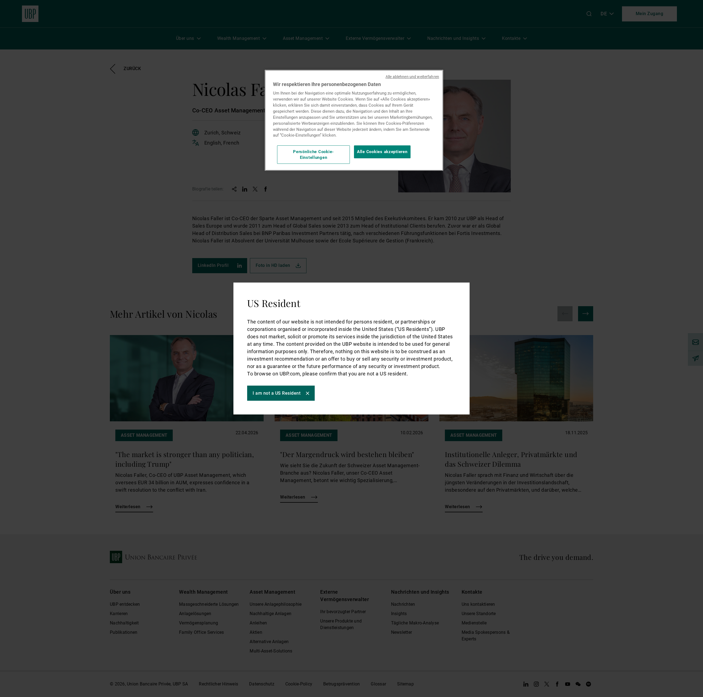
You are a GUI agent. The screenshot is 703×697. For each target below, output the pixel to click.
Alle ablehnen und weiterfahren (412, 76)
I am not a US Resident (276, 393)
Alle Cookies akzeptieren (382, 151)
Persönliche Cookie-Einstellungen (313, 154)
